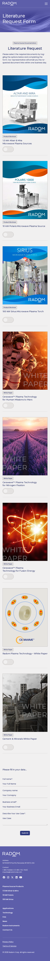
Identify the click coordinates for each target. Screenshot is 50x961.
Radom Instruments (11, 925)
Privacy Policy (8, 942)
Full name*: (8, 779)
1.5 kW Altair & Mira (10, 891)
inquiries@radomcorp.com (12, 872)
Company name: (10, 790)
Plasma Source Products (13, 886)
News (5, 921)
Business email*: (10, 802)
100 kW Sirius (8, 899)
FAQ (4, 917)
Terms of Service (9, 946)
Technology (8, 912)
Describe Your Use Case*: (14, 813)
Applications (8, 908)
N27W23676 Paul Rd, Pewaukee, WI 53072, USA (18, 863)
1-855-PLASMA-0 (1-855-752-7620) (15, 870)
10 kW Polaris (8, 895)
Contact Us (7, 930)
